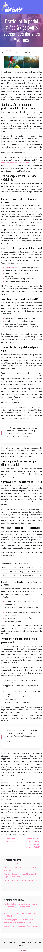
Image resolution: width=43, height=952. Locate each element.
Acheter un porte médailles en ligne (10, 840)
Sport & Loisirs (8, 51)
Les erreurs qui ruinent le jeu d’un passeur (19, 887)
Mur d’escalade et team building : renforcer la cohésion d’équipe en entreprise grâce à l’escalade (20, 906)
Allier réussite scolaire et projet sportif (18, 864)
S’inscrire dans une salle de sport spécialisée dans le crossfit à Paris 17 (32, 843)
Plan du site (21, 950)
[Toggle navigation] (38, 7)
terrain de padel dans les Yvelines (15, 163)
